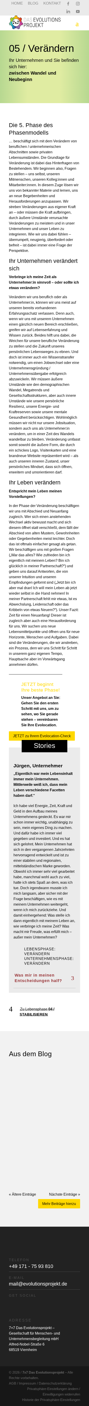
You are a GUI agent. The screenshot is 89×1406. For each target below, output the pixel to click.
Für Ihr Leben (48, 1079)
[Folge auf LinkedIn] (52, 1305)
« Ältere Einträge (22, 1194)
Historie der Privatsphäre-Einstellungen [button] (51, 1400)
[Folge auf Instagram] (36, 1305)
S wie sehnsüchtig (34, 1160)
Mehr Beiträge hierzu (59, 1204)
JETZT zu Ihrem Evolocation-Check (42, 736)
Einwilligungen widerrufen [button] (61, 1394)
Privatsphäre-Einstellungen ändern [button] (52, 1389)
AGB (12, 1383)
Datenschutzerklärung (55, 1383)
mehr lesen (22, 1088)
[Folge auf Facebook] (21, 1305)
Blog (33, 3)
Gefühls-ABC (46, 1083)
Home (17, 3)
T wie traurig (27, 1117)
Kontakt (52, 3)
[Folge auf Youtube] (67, 1305)
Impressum (27, 1383)
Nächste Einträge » (64, 1194)
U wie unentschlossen (39, 1074)
